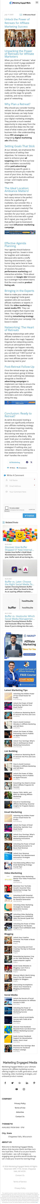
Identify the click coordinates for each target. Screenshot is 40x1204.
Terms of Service (20, 1182)
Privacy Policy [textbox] (20, 1103)
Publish (30, 515)
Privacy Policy (20, 1188)
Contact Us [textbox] (20, 1116)
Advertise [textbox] (20, 1112)
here (36, 1202)
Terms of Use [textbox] (20, 1108)
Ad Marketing (14, 462)
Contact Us (20, 1175)
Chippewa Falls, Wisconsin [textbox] (20, 1137)
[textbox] (20, 1062)
